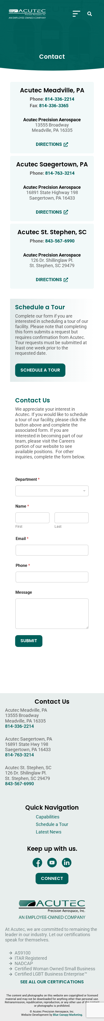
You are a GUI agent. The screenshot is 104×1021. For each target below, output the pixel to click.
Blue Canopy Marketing (67, 1014)
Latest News (48, 831)
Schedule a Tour (52, 824)
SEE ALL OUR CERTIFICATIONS (52, 982)
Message (23, 592)
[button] (90, 14)
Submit (28, 641)
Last (58, 526)
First (18, 526)
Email (22, 538)
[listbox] (52, 491)
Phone (23, 565)
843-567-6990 (59, 241)
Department (27, 479)
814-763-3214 (59, 173)
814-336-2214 (59, 99)
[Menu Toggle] (76, 14)
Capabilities (47, 816)
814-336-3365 (53, 105)
